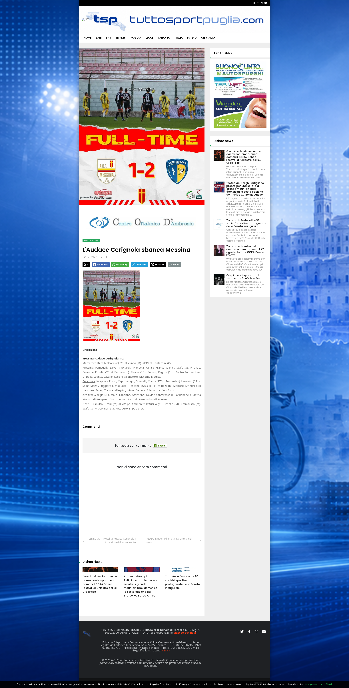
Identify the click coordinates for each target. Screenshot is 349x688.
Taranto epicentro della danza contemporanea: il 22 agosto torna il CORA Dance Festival (245, 250)
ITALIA (179, 37)
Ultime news (223, 141)
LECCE (149, 37)
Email (176, 264)
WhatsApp (121, 264)
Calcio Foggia (91, 241)
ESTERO (192, 37)
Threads (159, 264)
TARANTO (164, 37)
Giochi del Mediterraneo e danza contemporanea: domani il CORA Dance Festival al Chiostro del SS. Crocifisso (100, 584)
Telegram (140, 264)
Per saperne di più (313, 684)
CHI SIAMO (208, 37)
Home (87, 37)
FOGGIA (136, 37)
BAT (108, 37)
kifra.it (166, 650)
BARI (99, 37)
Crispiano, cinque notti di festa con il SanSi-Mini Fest (243, 276)
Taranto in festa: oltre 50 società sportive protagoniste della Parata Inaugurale (182, 582)
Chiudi (329, 684)
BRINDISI (120, 37)
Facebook (102, 264)
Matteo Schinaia (184, 632)
